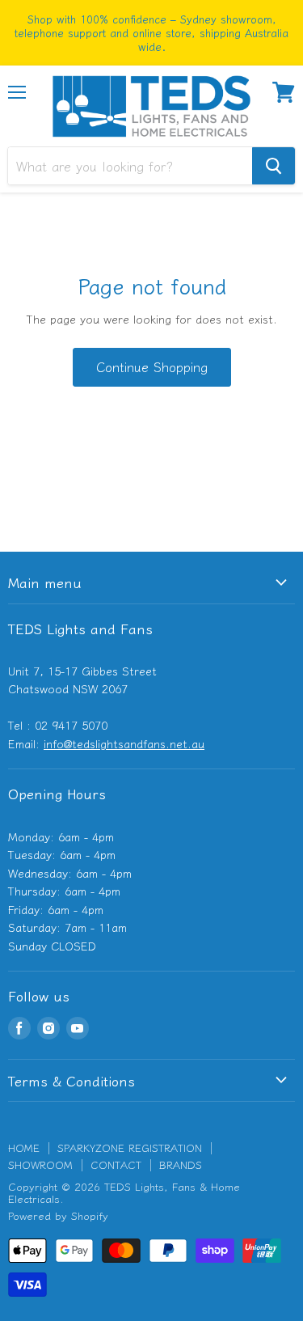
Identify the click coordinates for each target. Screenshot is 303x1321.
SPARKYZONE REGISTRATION (129, 1147)
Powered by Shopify (58, 1215)
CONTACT (115, 1164)
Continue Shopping (152, 367)
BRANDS (180, 1164)
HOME (24, 1147)
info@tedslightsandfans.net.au (124, 743)
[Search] (273, 165)
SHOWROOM (40, 1164)
